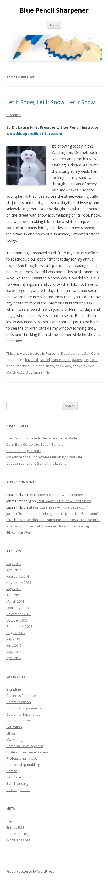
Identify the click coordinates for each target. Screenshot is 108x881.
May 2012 (13, 651)
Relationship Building (23, 764)
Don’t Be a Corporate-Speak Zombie (34, 444)
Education (14, 727)
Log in (10, 821)
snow (49, 366)
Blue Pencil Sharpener (54, 10)
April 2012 (13, 658)
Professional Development (27, 752)
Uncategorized (18, 789)
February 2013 (17, 607)
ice (86, 359)
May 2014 (13, 563)
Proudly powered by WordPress (30, 871)
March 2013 (15, 601)
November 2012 (18, 614)
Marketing (14, 739)
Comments (18, 833)
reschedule (25, 366)
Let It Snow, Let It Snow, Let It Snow (50, 102)
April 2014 (13, 570)
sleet (40, 366)
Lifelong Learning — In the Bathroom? (58, 507)
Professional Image (21, 758)
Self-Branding (17, 783)
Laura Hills (41, 372)
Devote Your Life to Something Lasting (36, 463)
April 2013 (13, 595)
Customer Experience (23, 714)
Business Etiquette (21, 695)
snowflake (81, 366)
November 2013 (18, 582)
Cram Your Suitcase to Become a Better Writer (42, 438)
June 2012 (13, 645)
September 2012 (19, 626)
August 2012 (15, 632)
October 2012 (16, 620)
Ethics (10, 733)
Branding (13, 689)
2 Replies (13, 114)
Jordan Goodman (20, 513)
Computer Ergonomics (23, 708)
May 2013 (13, 588)
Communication (18, 701)
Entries (15, 827)
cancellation (61, 359)
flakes (77, 359)
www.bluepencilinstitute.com (34, 133)
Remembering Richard (23, 450)
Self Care (91, 353)
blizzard (31, 359)
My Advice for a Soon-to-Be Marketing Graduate (44, 457)
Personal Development (64, 353)
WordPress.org (18, 840)
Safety (11, 771)
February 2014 (17, 576)
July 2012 (13, 639)
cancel (45, 359)
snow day (63, 366)
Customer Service (20, 720)
